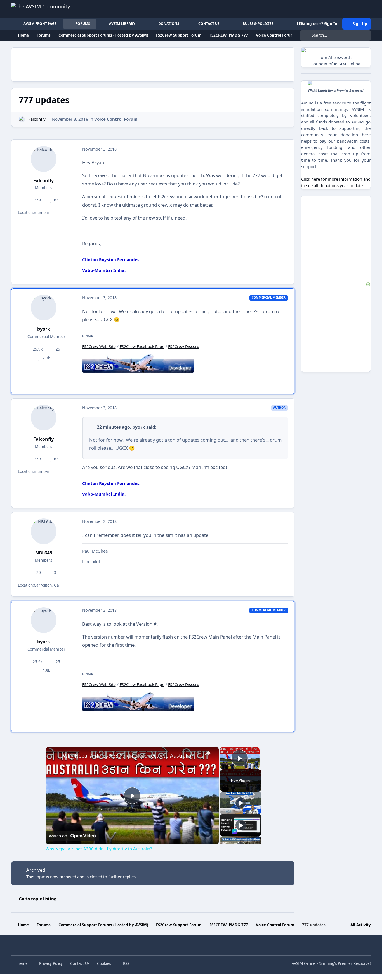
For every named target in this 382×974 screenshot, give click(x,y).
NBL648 (43, 552)
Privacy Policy (51, 963)
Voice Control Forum (116, 119)
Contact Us (79, 963)
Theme (22, 963)
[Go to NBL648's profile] (43, 531)
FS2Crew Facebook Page (142, 346)
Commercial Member (45, 336)
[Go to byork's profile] (43, 307)
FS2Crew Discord (183, 346)
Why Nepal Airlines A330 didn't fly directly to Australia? (128, 755)
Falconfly (37, 119)
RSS (125, 963)
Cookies (104, 963)
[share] (207, 753)
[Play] (240, 802)
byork (43, 329)
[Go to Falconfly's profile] (22, 119)
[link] (54, 755)
